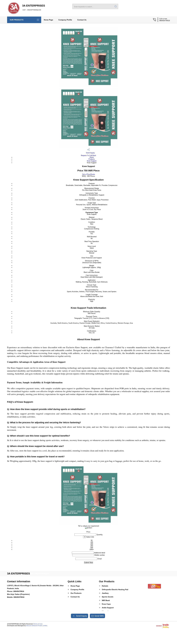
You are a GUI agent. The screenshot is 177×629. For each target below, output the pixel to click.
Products (91, 159)
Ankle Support (108, 608)
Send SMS (99, 616)
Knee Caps (106, 604)
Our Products (16, 20)
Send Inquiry (90, 153)
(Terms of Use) (38, 624)
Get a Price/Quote (88, 174)
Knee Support (91, 161)
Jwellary (105, 593)
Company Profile (65, 20)
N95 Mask (106, 600)
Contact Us (81, 20)
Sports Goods (107, 597)
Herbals (105, 586)
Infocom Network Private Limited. (37, 625)
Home (92, 157)
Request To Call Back (88, 155)
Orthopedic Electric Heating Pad (115, 589)
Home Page (48, 20)
